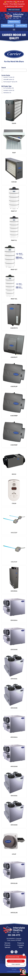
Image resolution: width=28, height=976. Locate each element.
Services (7, 943)
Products (7, 945)
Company (21, 945)
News (20, 947)
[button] (14, 77)
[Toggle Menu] (14, 29)
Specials (7, 947)
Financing (20, 943)
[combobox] (14, 70)
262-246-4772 (14, 935)
